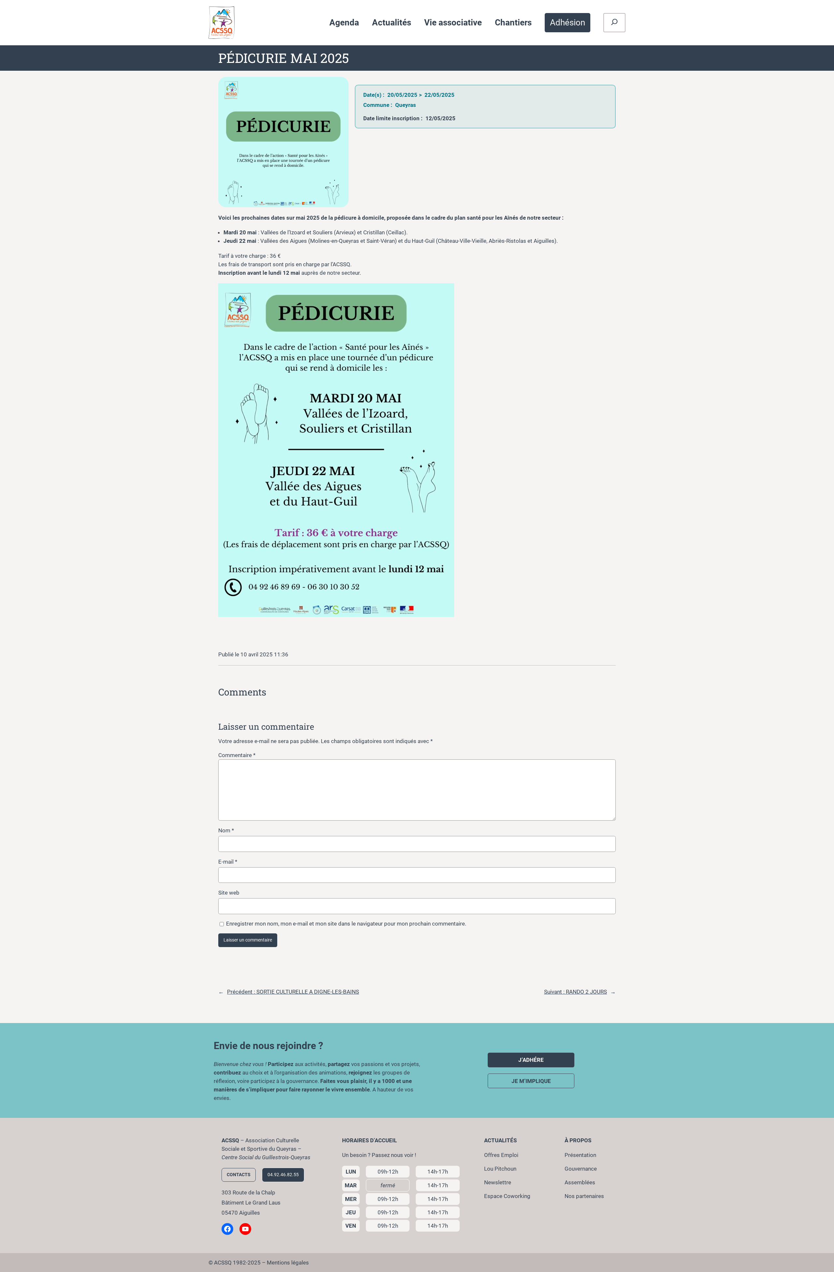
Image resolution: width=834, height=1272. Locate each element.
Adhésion (567, 22)
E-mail (227, 861)
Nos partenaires (584, 1196)
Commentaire (236, 755)
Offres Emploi (501, 1155)
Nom (226, 830)
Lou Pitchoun (500, 1168)
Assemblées (580, 1182)
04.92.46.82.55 (283, 1174)
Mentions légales (288, 1262)
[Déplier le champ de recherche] (614, 23)
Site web (228, 892)
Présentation (580, 1155)
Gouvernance (581, 1168)
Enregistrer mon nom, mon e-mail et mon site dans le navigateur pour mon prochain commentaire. (346, 923)
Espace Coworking (507, 1196)
